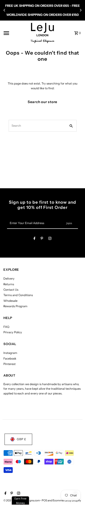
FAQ (6, 327)
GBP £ (21, 439)
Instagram (10, 353)
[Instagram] (49, 239)
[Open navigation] (15, 33)
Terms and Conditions (18, 295)
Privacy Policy (12, 332)
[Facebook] (34, 239)
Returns (8, 284)
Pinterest (9, 364)
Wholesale (10, 300)
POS (44, 500)
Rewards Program (15, 306)
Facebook (9, 358)
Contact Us (10, 289)
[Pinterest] (42, 239)
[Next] (80, 10)
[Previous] (4, 10)
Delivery (9, 278)
